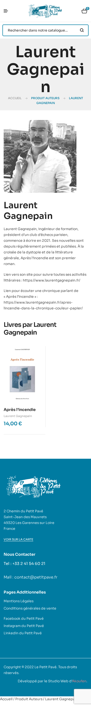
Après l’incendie (20, 409)
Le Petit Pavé (45, 667)
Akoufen (79, 681)
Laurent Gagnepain (18, 416)
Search (82, 30)
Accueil (15, 98)
